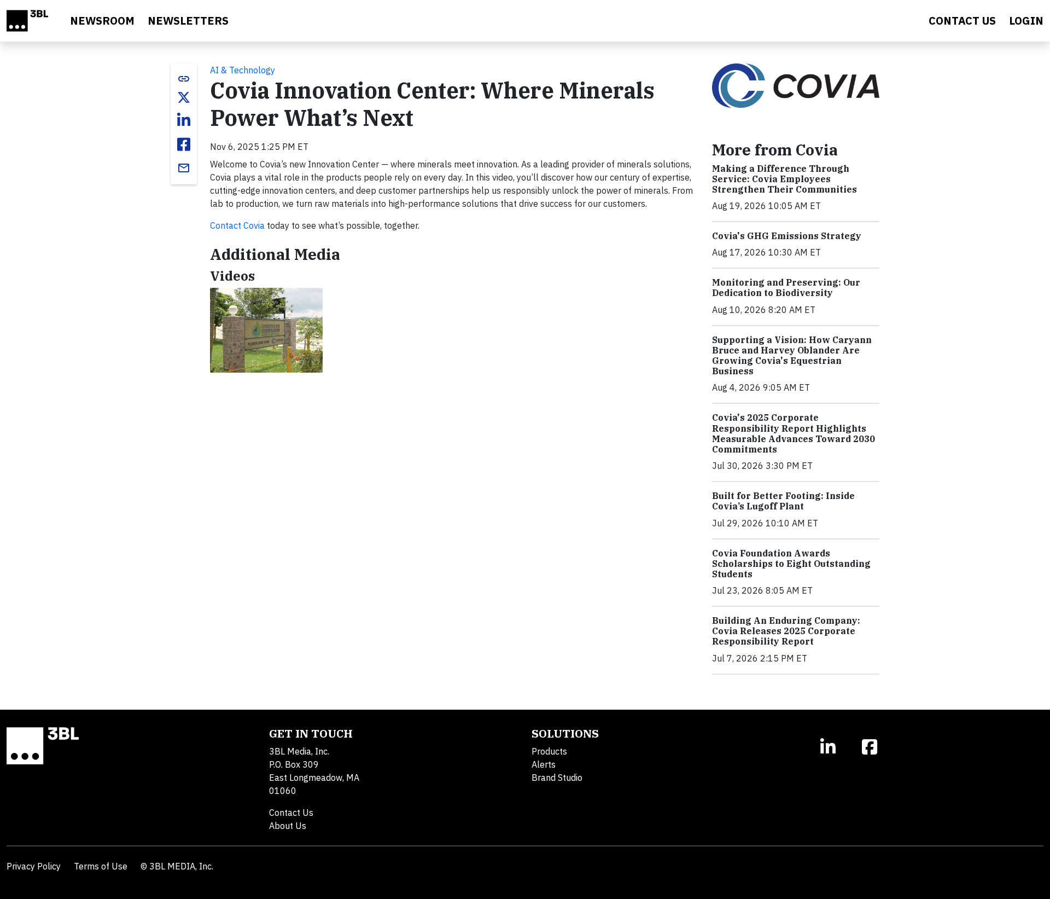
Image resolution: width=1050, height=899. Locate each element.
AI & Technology (242, 70)
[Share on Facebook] (183, 144)
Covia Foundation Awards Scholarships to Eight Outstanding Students (791, 563)
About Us (287, 825)
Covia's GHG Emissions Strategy (786, 235)
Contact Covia (237, 225)
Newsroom (102, 20)
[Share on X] (183, 97)
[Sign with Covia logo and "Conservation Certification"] (266, 330)
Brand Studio (557, 777)
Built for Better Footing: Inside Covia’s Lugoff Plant (783, 501)
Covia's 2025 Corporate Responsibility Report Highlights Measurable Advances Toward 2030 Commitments (793, 433)
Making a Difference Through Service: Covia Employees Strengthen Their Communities (784, 179)
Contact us (962, 20)
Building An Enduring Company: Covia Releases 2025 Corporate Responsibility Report (786, 631)
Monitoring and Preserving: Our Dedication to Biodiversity (786, 287)
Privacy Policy (34, 866)
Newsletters (188, 20)
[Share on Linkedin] (183, 120)
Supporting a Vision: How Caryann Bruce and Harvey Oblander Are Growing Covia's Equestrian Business (792, 355)
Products (549, 751)
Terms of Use (100, 866)
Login (1026, 20)
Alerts (544, 764)
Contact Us (291, 812)
